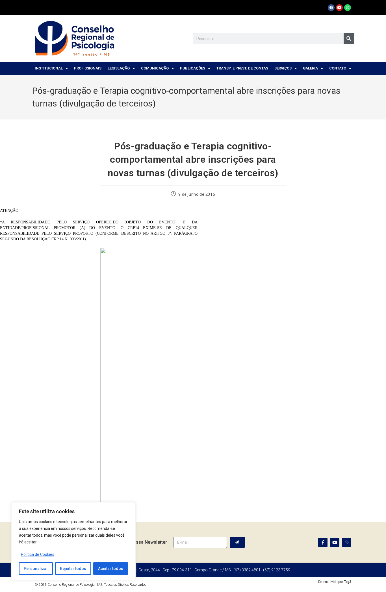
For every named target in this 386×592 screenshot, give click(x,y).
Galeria (310, 68)
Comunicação (155, 68)
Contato (337, 68)
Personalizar (36, 568)
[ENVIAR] (237, 542)
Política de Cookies (37, 554)
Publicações (192, 68)
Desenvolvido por (334, 582)
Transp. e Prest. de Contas (242, 68)
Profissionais (87, 68)
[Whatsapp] (347, 7)
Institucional (49, 68)
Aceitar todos (110, 568)
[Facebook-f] (323, 542)
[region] (73, 541)
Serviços (283, 68)
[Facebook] (331, 7)
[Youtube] (339, 7)
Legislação (119, 68)
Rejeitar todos (73, 568)
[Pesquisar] (349, 38)
